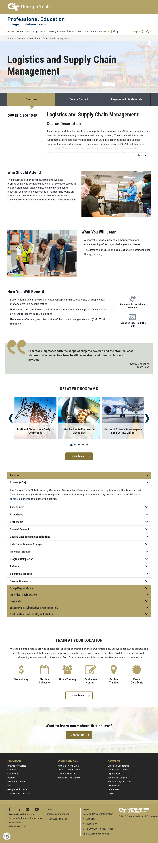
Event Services (68, 760)
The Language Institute (119, 781)
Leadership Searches (118, 769)
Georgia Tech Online (17, 789)
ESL (9, 785)
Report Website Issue (56, 819)
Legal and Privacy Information (98, 814)
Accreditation (114, 785)
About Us (114, 760)
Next (147, 418)
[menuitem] (11, 31)
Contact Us (77, 735)
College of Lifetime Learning (28, 24)
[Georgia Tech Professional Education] (79, 7)
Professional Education (36, 19)
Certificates (13, 773)
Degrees (11, 777)
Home (10, 38)
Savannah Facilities (67, 773)
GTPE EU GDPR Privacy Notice (98, 829)
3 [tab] (79, 445)
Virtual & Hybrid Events (69, 766)
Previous (11, 418)
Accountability (90, 824)
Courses (21, 38)
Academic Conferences (69, 777)
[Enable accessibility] (6, 836)
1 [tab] (71, 445)
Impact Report (115, 773)
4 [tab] (83, 445)
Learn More (78, 456)
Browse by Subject (16, 766)
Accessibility (89, 819)
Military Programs (16, 781)
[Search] (147, 31)
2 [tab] (75, 445)
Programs (14, 760)
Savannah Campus (117, 777)
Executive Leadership (118, 766)
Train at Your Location (18, 793)
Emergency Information (57, 814)
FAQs (110, 793)
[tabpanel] (35, 418)
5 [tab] (87, 445)
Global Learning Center (69, 769)
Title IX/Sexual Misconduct (96, 833)
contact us (16, 498)
